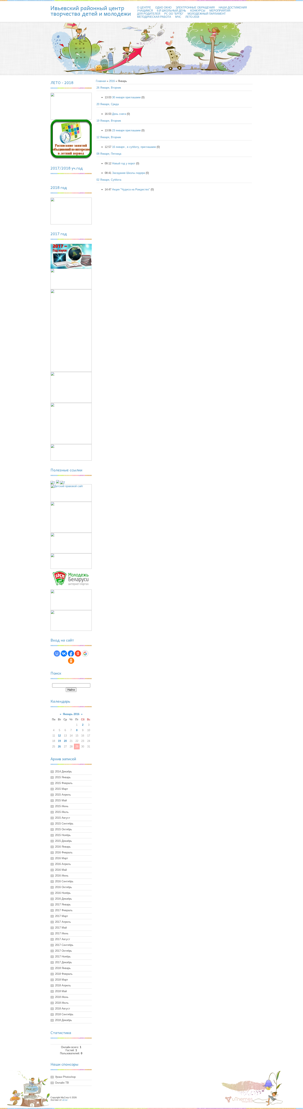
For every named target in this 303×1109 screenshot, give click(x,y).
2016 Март (61, 858)
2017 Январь (63, 904)
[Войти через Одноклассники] (71, 661)
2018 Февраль (64, 973)
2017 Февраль (64, 910)
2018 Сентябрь (64, 1014)
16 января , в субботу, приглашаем (134, 146)
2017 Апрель (63, 921)
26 (59, 746)
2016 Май (61, 869)
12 (59, 735)
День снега (119, 113)
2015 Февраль (64, 783)
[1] (52, 482)
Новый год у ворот (123, 163)
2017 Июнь (61, 933)
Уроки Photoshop (65, 1076)
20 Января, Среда (107, 104)
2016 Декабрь (63, 898)
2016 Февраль (64, 852)
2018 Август (62, 1008)
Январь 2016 (71, 714)
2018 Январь (63, 968)
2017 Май (61, 927)
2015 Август (62, 817)
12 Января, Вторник (108, 137)
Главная (101, 81)
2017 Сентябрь (64, 945)
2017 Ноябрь (63, 956)
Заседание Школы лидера (128, 172)
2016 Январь (63, 846)
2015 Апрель (63, 794)
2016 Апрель (63, 864)
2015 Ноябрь (63, 835)
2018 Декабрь (63, 1020)
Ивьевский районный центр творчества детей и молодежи (90, 10)
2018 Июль (62, 1002)
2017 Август (62, 939)
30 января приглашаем (126, 97)
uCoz (65, 1100)
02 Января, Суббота (108, 179)
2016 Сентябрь (64, 881)
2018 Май (61, 991)
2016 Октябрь (63, 887)
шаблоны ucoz (238, 1099)
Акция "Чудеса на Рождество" (131, 189)
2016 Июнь (61, 875)
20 (65, 740)
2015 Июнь (61, 806)
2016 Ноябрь (63, 892)
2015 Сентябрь (64, 823)
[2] (62, 482)
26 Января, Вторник (108, 87)
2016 (112, 81)
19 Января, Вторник (108, 120)
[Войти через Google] (85, 653)
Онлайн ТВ (62, 1082)
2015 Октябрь (63, 829)
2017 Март (61, 916)
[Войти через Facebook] (71, 653)
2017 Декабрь (63, 962)
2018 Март (61, 979)
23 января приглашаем (126, 130)
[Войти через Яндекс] (78, 653)
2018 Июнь (61, 997)
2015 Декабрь (63, 840)
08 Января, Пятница (108, 153)
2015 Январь (63, 777)
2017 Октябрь (63, 950)
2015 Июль (62, 812)
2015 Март (61, 788)
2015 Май (61, 800)
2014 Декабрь (63, 771)
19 (59, 740)
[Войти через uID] (57, 653)
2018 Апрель (63, 985)
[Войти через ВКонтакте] (64, 653)
